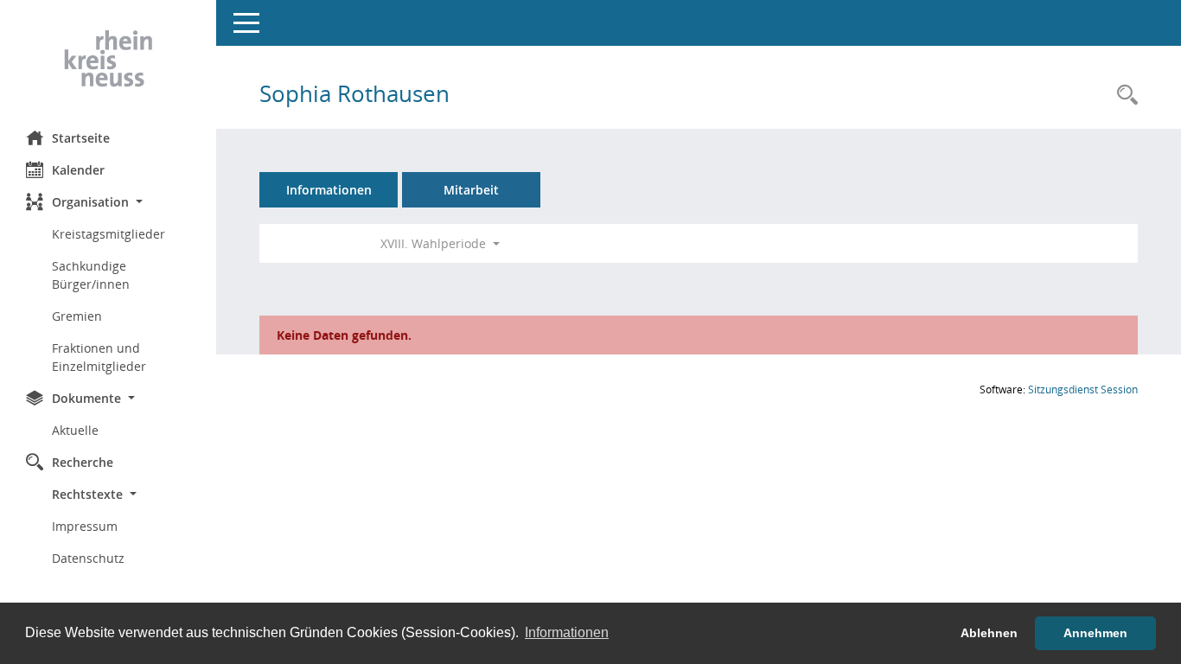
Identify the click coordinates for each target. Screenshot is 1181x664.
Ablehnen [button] (989, 633)
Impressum (85, 526)
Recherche (82, 462)
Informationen (329, 190)
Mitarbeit (471, 190)
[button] (108, 202)
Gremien (77, 316)
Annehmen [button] (1095, 633)
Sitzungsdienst (1083, 389)
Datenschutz (88, 558)
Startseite (81, 138)
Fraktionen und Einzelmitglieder (99, 357)
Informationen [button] (567, 632)
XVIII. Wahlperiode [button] (434, 243)
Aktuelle (75, 430)
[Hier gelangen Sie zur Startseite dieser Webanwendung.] (108, 58)
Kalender (78, 170)
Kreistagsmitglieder (108, 234)
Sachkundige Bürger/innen (91, 275)
